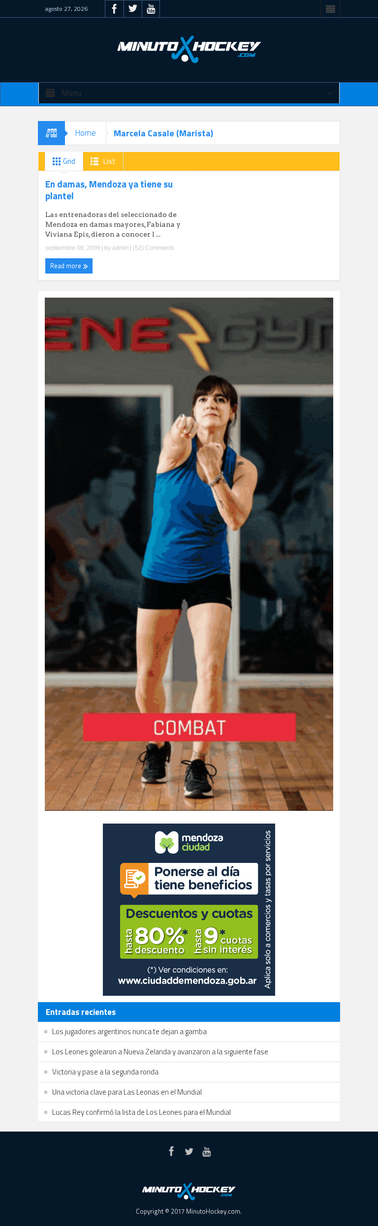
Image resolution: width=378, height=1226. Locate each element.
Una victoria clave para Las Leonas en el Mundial (127, 1092)
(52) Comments (152, 248)
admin (120, 248)
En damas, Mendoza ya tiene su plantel (109, 190)
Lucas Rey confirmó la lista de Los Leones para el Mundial (141, 1112)
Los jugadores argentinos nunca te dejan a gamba (129, 1031)
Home (85, 132)
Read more (66, 266)
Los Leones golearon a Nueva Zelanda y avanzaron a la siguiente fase (160, 1051)
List (109, 161)
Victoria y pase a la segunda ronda (105, 1071)
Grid (68, 161)
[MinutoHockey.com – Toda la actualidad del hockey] (189, 49)
